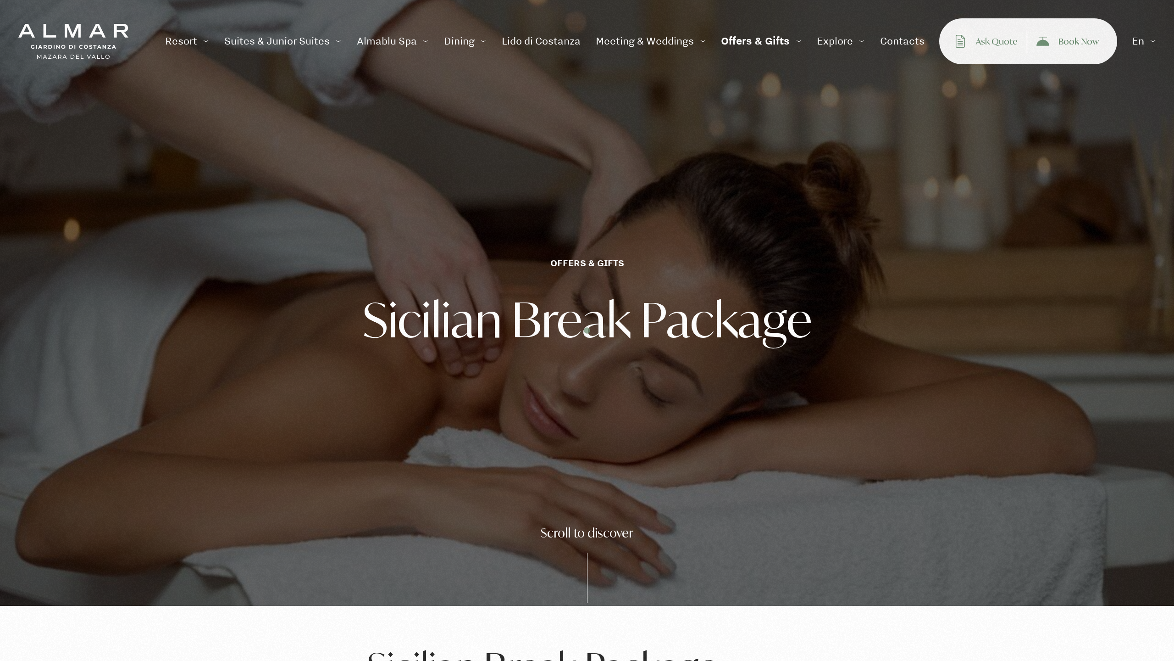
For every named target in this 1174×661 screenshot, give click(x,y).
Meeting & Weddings (645, 40)
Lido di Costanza (541, 40)
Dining (459, 40)
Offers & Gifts (755, 40)
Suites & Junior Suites (277, 40)
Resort (181, 40)
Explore (835, 40)
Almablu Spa (387, 40)
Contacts (902, 40)
